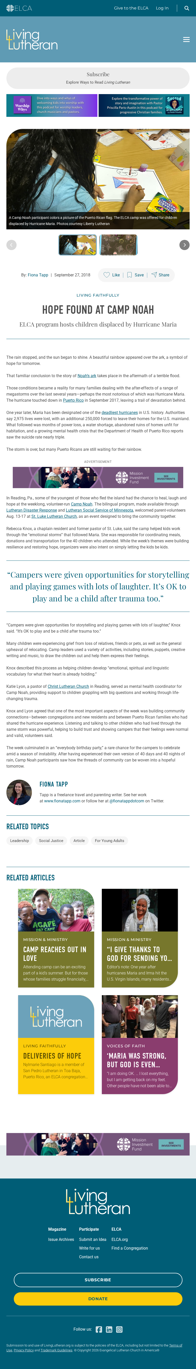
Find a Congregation (130, 1248)
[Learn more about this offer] (98, 115)
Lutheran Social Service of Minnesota (99, 510)
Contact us (89, 1256)
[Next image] (184, 245)
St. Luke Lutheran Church (54, 516)
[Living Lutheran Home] (31, 39)
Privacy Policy (24, 1350)
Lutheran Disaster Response (31, 510)
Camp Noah (81, 504)
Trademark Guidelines (56, 1350)
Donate (98, 1298)
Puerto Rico (73, 400)
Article (79, 840)
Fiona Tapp (38, 275)
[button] (186, 8)
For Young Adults (109, 840)
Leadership (19, 840)
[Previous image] (11, 245)
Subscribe (98, 1279)
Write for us (89, 1248)
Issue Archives (61, 1239)
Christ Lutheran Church (68, 686)
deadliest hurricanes (120, 412)
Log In (162, 8)
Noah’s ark (87, 375)
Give (131, 8)
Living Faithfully (98, 295)
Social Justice (51, 840)
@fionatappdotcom (126, 801)
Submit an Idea (92, 1239)
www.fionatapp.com (62, 801)
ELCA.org (120, 1239)
